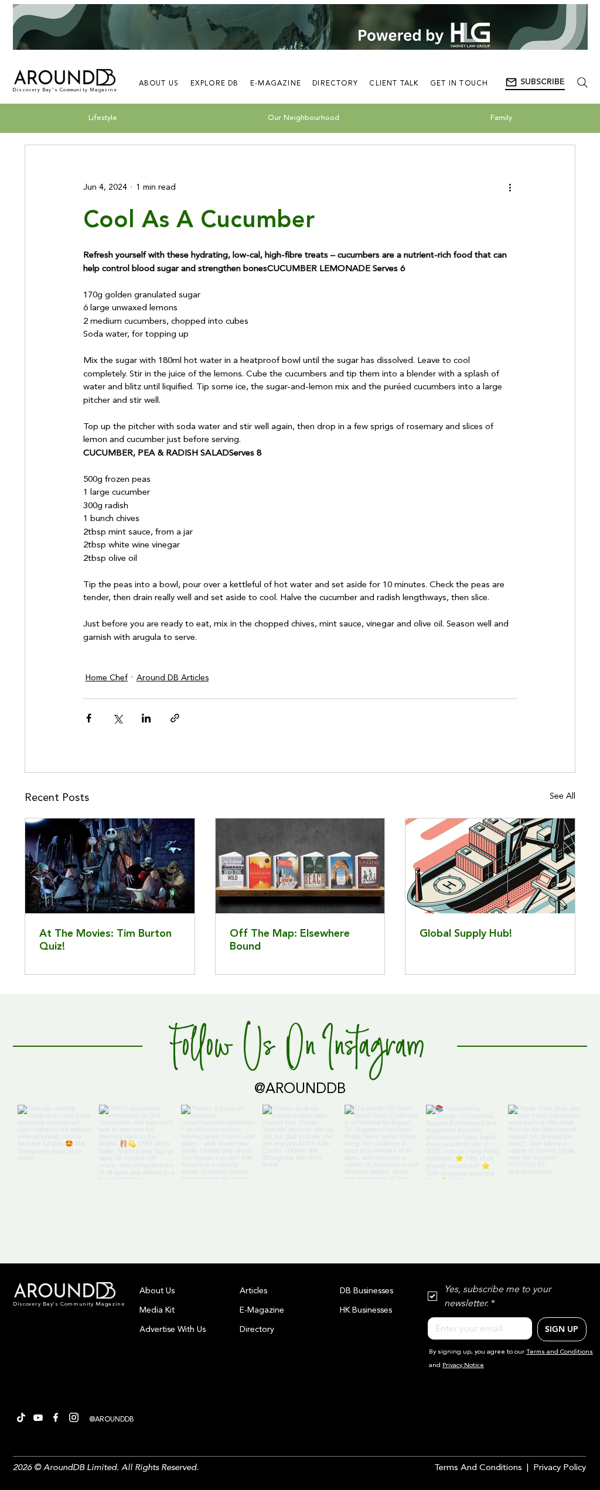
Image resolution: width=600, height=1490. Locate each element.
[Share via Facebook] (88, 718)
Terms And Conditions (478, 1468)
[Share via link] (174, 718)
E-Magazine (262, 1310)
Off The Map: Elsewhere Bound (290, 940)
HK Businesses (366, 1310)
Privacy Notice (463, 1365)
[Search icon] (582, 82)
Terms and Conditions (559, 1352)
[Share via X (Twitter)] (117, 718)
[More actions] (510, 187)
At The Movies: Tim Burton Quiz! (105, 940)
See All (562, 796)
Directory (257, 1329)
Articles (253, 1291)
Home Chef (107, 678)
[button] (535, 82)
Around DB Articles (173, 678)
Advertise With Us (172, 1329)
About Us (157, 1291)
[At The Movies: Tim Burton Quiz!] (110, 865)
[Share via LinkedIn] (146, 718)
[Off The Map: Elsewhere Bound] (300, 865)
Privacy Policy (559, 1468)
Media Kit (157, 1310)
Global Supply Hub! (466, 934)
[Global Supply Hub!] (490, 865)
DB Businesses (366, 1291)
